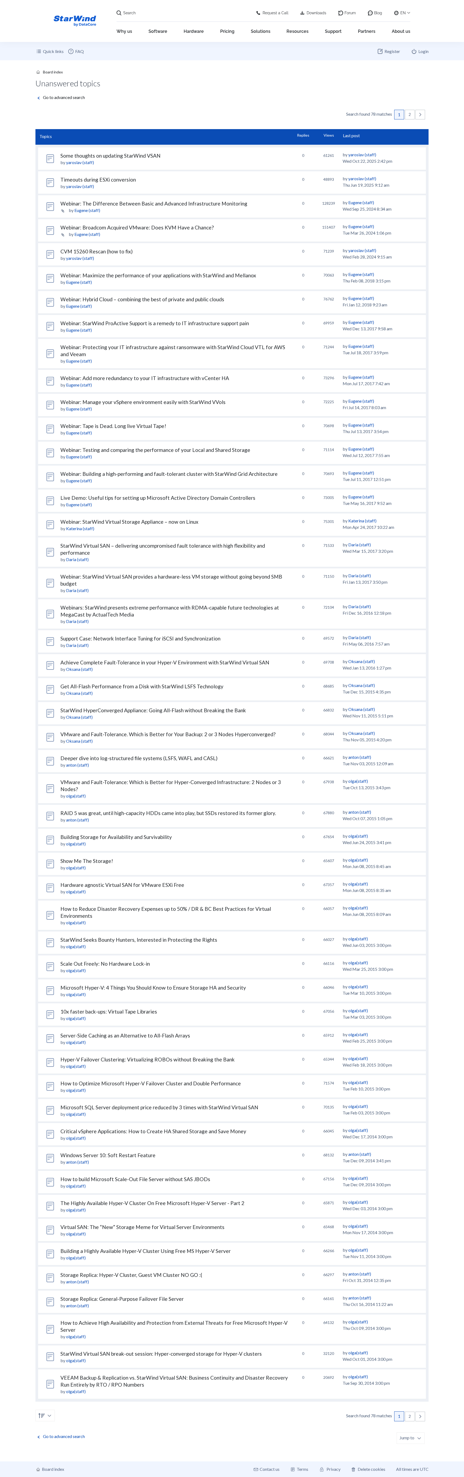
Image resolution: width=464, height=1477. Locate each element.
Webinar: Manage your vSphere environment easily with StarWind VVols (143, 402)
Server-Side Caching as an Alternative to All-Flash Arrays (125, 1035)
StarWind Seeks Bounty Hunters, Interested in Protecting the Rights (138, 940)
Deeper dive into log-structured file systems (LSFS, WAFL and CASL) (139, 758)
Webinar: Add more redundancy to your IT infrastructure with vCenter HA (144, 378)
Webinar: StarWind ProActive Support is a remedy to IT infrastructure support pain (154, 323)
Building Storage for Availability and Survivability (116, 837)
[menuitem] (76, 51)
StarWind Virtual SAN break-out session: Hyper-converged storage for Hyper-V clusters (161, 1354)
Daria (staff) (77, 559)
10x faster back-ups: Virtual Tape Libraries (108, 1011)
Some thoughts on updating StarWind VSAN (110, 156)
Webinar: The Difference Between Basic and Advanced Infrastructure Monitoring (153, 203)
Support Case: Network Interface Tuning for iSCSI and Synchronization (140, 638)
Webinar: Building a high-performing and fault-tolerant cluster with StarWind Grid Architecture (169, 474)
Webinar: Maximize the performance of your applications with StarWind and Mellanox (158, 275)
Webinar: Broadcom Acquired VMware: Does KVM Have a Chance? (137, 227)
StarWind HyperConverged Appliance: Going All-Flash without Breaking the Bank (153, 710)
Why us (124, 31)
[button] (420, 114)
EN (403, 13)
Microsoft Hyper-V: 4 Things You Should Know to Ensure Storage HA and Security (153, 987)
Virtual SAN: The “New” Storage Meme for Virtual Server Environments (142, 1227)
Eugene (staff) (87, 210)
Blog (378, 13)
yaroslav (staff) (80, 162)
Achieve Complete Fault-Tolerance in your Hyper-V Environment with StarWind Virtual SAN (164, 662)
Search (129, 13)
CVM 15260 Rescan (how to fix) (96, 251)
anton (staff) (77, 764)
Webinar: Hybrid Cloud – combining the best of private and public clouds (142, 299)
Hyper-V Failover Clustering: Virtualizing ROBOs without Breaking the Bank (147, 1059)
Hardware (194, 31)
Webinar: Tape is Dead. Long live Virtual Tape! (113, 426)
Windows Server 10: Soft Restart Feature (107, 1155)
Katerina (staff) (80, 528)
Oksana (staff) (79, 669)
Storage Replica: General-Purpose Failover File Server (122, 1299)
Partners (366, 31)
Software (157, 31)
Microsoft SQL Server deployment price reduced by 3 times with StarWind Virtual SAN (159, 1107)
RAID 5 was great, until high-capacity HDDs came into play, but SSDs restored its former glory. (168, 813)
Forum (350, 13)
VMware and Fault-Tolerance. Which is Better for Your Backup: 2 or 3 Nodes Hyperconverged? (168, 734)
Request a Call (275, 13)
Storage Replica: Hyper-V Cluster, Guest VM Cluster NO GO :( (131, 1275)
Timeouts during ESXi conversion (98, 179)
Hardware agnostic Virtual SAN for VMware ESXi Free (122, 885)
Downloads (316, 13)
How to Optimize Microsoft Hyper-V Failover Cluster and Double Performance (150, 1083)
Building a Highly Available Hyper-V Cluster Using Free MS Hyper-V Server (145, 1251)
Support (333, 31)
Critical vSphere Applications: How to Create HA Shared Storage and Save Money (153, 1131)
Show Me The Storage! (86, 861)
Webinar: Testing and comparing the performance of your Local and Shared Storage (155, 450)
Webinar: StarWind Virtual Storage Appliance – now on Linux (129, 522)
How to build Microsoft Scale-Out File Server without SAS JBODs (135, 1179)
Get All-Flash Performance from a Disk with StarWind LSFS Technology (141, 686)
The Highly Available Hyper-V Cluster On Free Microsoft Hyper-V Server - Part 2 (152, 1203)
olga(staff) (76, 795)
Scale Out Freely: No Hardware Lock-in (105, 964)
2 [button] (410, 114)
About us (401, 31)
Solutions (260, 31)
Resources (298, 31)
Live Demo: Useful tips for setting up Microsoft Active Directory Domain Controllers (157, 498)
